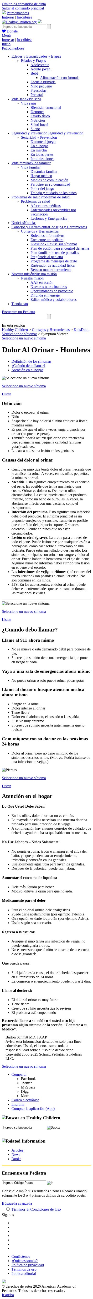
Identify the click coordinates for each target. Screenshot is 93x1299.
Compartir (19, 1074)
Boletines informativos (47, 235)
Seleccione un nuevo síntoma (24, 338)
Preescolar (38, 90)
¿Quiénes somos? (24, 1261)
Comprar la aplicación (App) (33, 1109)
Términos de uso (23, 1269)
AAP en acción (42, 282)
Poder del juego (42, 189)
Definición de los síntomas (31, 361)
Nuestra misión (32, 278)
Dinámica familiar (44, 171)
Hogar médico (41, 176)
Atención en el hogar (27, 370)
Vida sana (28, 103)
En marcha (39, 150)
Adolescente (40, 65)
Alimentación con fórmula (59, 78)
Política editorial (23, 1274)
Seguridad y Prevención (39, 137)
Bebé (34, 73)
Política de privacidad (27, 1265)
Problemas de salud (35, 201)
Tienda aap (19, 304)
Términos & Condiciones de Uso (36, 1209)
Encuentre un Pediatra (18, 312)
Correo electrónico (25, 1100)
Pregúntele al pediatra (47, 257)
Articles (17, 1150)
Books (16, 1159)
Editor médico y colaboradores (54, 299)
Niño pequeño (41, 86)
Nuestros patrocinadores (49, 287)
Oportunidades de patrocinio (52, 291)
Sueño (35, 129)
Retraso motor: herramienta (51, 270)
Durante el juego (43, 142)
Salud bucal (39, 125)
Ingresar (8, 17)
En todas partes (42, 154)
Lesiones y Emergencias (49, 218)
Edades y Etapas (33, 61)
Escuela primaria (43, 82)
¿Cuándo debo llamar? (28, 366)
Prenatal (37, 95)
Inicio (6, 44)
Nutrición (38, 120)
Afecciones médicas (46, 206)
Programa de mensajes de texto (54, 261)
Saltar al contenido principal (23, 8)
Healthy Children (15, 330)
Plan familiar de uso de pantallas (55, 253)
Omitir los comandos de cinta (24, 4)
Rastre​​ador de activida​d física (53, 265)
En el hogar (39, 146)
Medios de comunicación (49, 180)
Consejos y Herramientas (40, 231)
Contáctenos (20, 1256)
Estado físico (40, 116)
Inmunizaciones (42, 159)
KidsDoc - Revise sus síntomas (54, 244)
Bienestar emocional (46, 107)
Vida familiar (31, 167)
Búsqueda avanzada (17, 1203)
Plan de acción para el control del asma (60, 248)
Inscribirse (24, 17)
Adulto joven (40, 69)
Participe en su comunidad (50, 184)
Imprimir (18, 1104)
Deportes (37, 112)
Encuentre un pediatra (47, 240)
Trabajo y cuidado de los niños (54, 193)
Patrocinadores (18, 13)
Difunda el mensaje (45, 295)
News (15, 1155)
